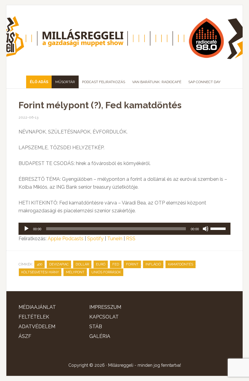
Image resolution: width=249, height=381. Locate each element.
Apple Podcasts (66, 238)
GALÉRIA (99, 336)
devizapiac (59, 264)
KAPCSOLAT (104, 317)
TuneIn (114, 238)
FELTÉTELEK (34, 317)
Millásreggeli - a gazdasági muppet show (124, 38)
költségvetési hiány (40, 272)
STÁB (95, 326)
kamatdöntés (180, 264)
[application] (124, 229)
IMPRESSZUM (105, 307)
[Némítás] (206, 229)
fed (115, 264)
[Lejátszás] (26, 229)
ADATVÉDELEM (37, 326)
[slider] (218, 228)
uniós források (106, 272)
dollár (82, 264)
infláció (153, 264)
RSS (130, 238)
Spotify (95, 238)
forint (132, 264)
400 (39, 264)
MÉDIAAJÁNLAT (37, 307)
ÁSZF (25, 336)
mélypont (75, 272)
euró (100, 264)
